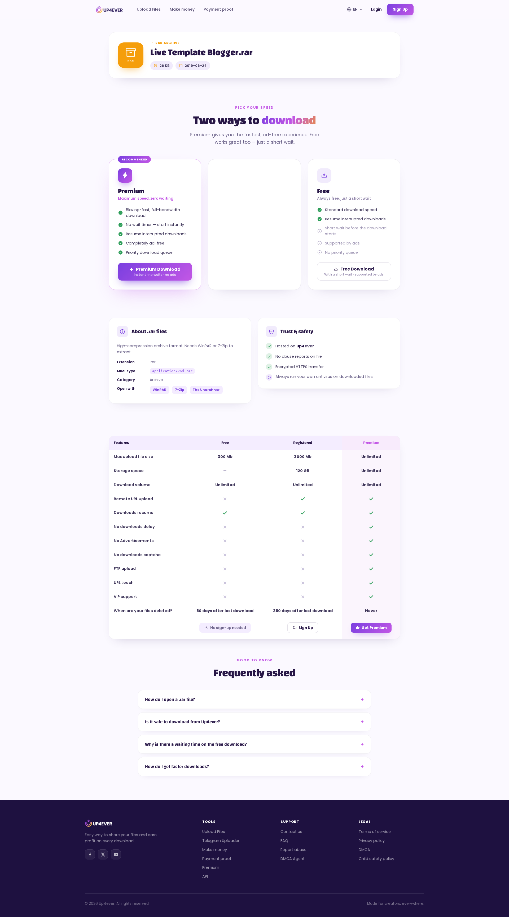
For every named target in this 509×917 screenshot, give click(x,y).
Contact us (291, 831)
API (205, 876)
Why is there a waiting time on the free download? (196, 744)
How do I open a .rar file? (170, 699)
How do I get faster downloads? (177, 766)
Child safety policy (376, 858)
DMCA (364, 849)
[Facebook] (90, 854)
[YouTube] (116, 854)
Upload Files (149, 9)
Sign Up (306, 627)
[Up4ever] (109, 10)
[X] (103, 854)
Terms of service (375, 831)
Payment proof (218, 9)
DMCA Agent (292, 858)
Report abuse (293, 849)
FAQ (284, 840)
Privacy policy (372, 840)
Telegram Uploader (220, 840)
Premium (210, 867)
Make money (182, 9)
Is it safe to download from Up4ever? (182, 722)
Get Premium (374, 627)
